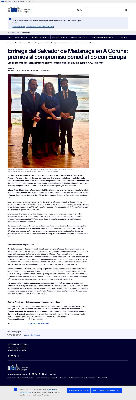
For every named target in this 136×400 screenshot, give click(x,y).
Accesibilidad (102, 378)
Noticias (30, 43)
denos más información (33, 335)
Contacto (122, 37)
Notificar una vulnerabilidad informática (21, 378)
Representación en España (38, 323)
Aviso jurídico (90, 378)
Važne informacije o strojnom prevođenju (40, 26)
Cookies (63, 378)
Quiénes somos (20, 37)
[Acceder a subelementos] (27, 37)
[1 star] (8, 335)
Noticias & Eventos (58, 37)
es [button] (81, 10)
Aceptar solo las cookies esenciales (106, 390)
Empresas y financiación (78, 37)
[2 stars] (10, 335)
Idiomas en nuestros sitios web (47, 378)
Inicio (9, 37)
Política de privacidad (76, 378)
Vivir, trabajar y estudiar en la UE (103, 37)
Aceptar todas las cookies (79, 390)
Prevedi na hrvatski (18, 26)
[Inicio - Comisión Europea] (23, 9)
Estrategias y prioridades (39, 37)
